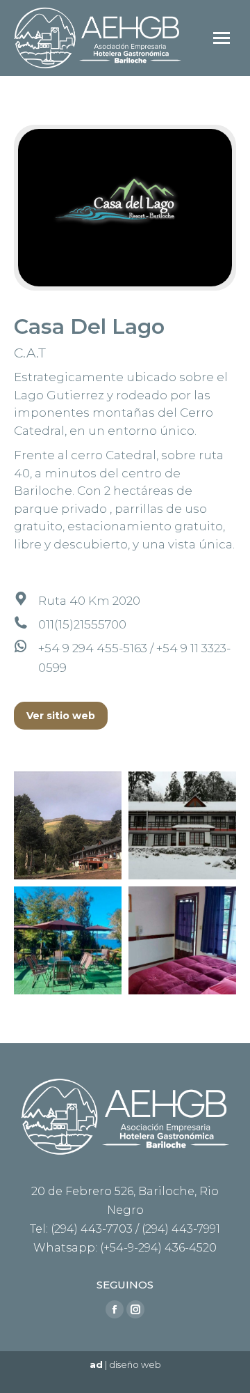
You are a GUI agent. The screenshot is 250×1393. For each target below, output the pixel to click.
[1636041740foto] (68, 825)
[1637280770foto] (68, 940)
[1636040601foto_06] (182, 940)
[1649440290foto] (182, 825)
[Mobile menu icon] (221, 38)
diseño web (135, 1364)
